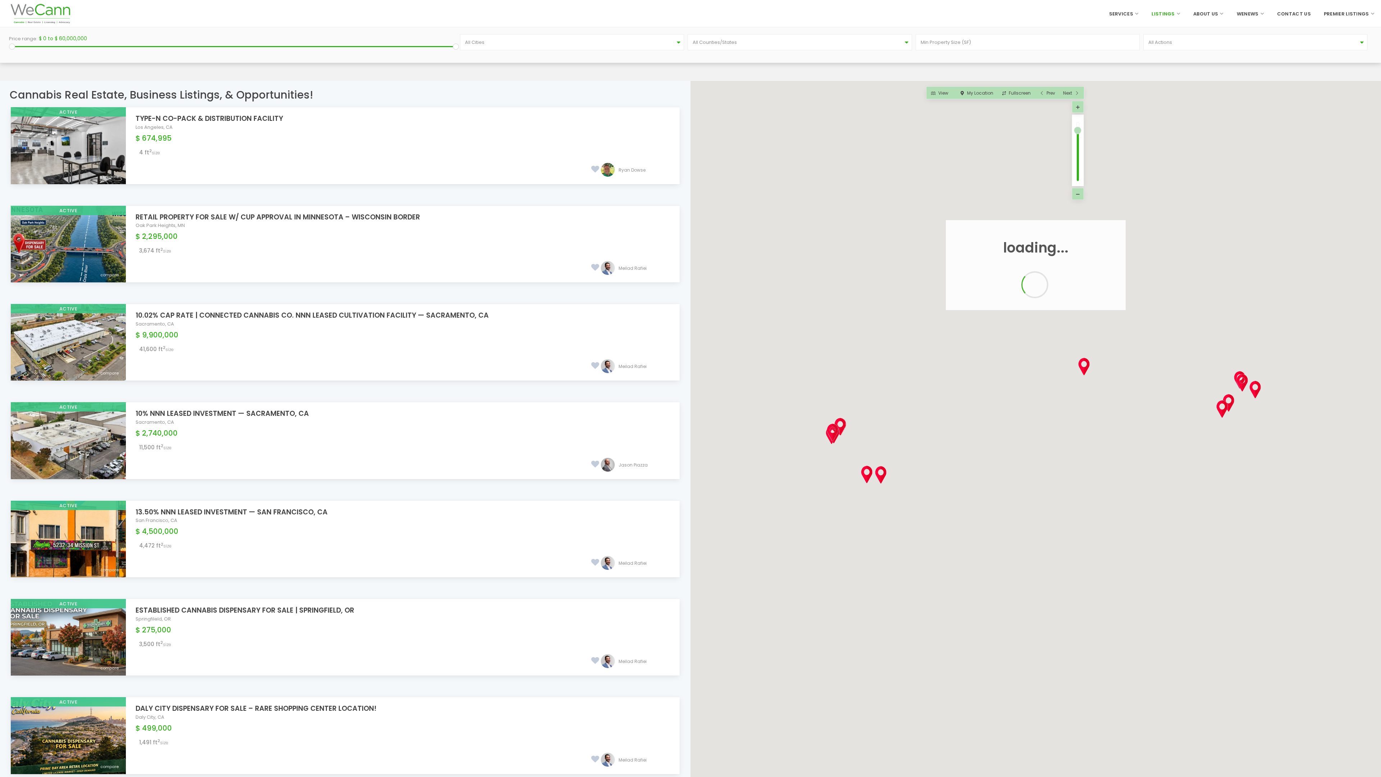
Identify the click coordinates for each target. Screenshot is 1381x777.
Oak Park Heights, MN (160, 225)
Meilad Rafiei (633, 268)
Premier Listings (1346, 13)
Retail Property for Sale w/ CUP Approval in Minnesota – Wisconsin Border (278, 217)
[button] (1074, 355)
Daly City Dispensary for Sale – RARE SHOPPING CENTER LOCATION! (256, 708)
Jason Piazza (633, 465)
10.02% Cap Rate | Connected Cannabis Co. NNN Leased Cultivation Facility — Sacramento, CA (312, 315)
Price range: (23, 38)
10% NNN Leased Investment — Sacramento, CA (222, 413)
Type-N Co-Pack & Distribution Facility (209, 118)
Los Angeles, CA (154, 127)
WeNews (1248, 13)
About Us (1205, 13)
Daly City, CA (150, 717)
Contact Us (1294, 13)
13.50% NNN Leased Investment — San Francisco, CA (232, 512)
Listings (1163, 13)
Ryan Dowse (632, 170)
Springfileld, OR (153, 618)
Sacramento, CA (155, 324)
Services (1121, 13)
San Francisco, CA (156, 520)
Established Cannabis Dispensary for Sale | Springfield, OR (245, 610)
